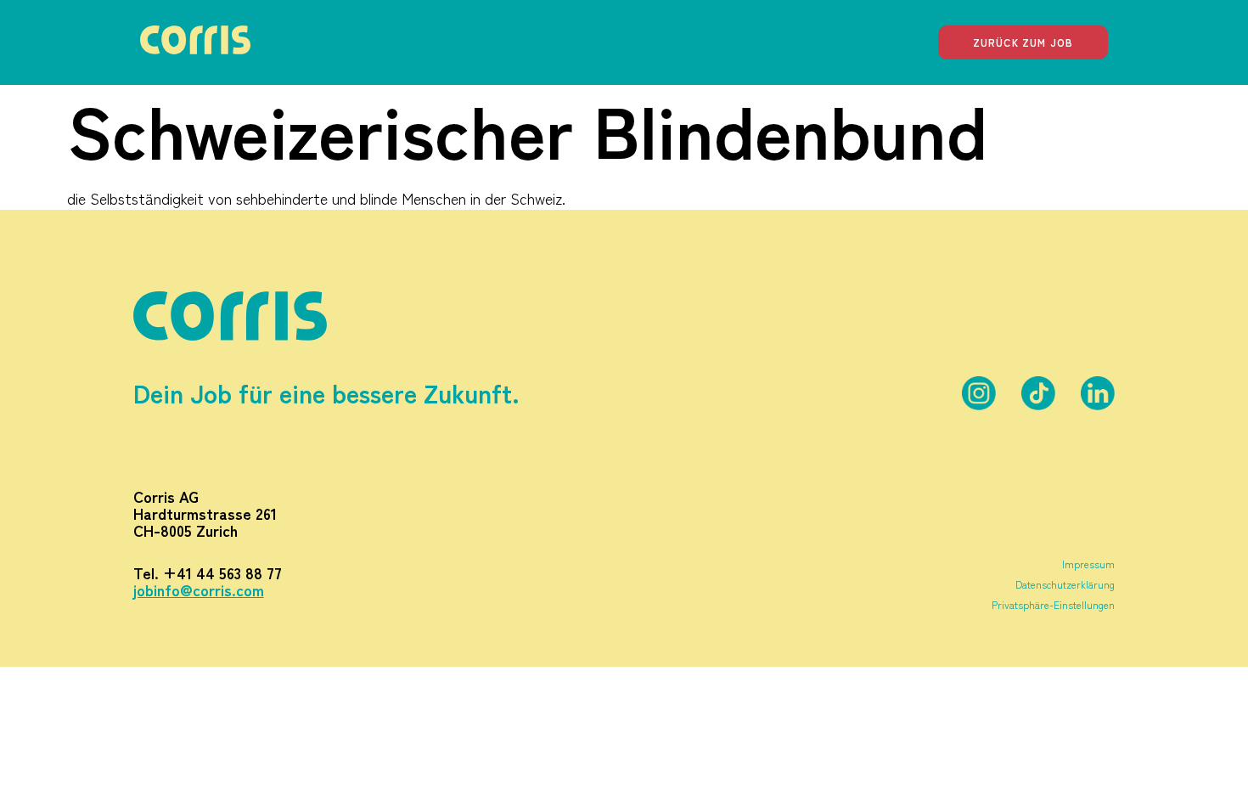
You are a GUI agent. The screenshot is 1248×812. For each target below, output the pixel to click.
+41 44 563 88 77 (222, 572)
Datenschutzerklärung (1065, 584)
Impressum (1088, 563)
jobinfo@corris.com (198, 589)
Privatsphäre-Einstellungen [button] (1053, 604)
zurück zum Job (1023, 42)
